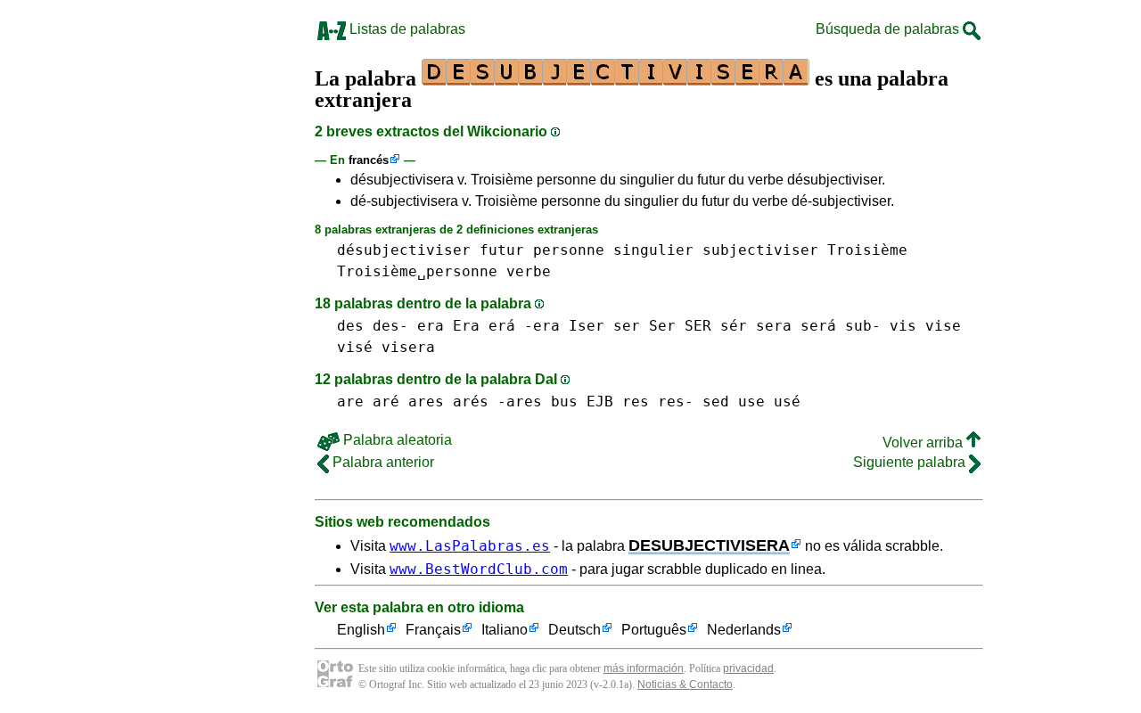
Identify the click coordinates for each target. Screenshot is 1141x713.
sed (715, 401)
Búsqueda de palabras (889, 29)
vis (903, 325)
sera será (796, 325)
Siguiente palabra (911, 462)
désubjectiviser (404, 250)
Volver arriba (924, 442)
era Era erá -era (488, 325)
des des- (372, 325)
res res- (658, 401)
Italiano (504, 629)
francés (369, 160)
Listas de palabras (405, 29)
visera (408, 347)
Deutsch (574, 629)
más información (643, 668)
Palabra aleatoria (396, 439)
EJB (600, 401)
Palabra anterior (381, 462)
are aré (368, 401)
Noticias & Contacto (685, 684)
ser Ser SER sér (680, 325)
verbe (528, 271)
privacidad (748, 668)
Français (433, 629)
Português (653, 629)
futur (502, 250)
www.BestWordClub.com (479, 569)
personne (568, 250)
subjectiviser (760, 250)
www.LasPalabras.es (470, 545)
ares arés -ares (475, 401)
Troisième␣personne (417, 271)
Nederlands (744, 629)
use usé (769, 401)
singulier (653, 250)
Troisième (867, 250)
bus (564, 401)
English (361, 629)
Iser (586, 325)
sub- (863, 325)
